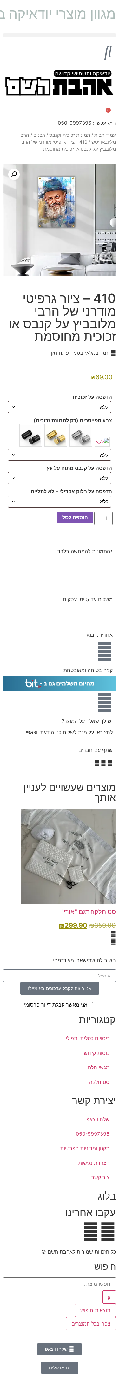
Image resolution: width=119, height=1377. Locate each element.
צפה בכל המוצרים (90, 1323)
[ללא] (102, 441)
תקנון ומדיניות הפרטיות (84, 1148)
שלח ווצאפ (97, 1119)
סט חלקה (99, 1082)
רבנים (39, 135)
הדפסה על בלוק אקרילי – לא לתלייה (71, 491)
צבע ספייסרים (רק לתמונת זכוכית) (73, 420)
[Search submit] (109, 1297)
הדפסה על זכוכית (92, 397)
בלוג (107, 1196)
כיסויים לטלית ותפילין (86, 1038)
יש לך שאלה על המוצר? (87, 721)
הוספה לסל (75, 517)
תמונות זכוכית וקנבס (69, 135)
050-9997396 (92, 1134)
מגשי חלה (98, 1067)
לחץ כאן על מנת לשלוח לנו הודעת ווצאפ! (69, 732)
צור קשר (100, 1177)
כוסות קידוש (96, 1053)
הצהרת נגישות (93, 1163)
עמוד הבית (105, 135)
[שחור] (31, 435)
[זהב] (56, 435)
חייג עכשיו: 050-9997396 (87, 123)
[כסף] (81, 435)
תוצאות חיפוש (95, 1310)
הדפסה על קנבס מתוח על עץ (79, 468)
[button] (59, 35)
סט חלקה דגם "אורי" (88, 912)
